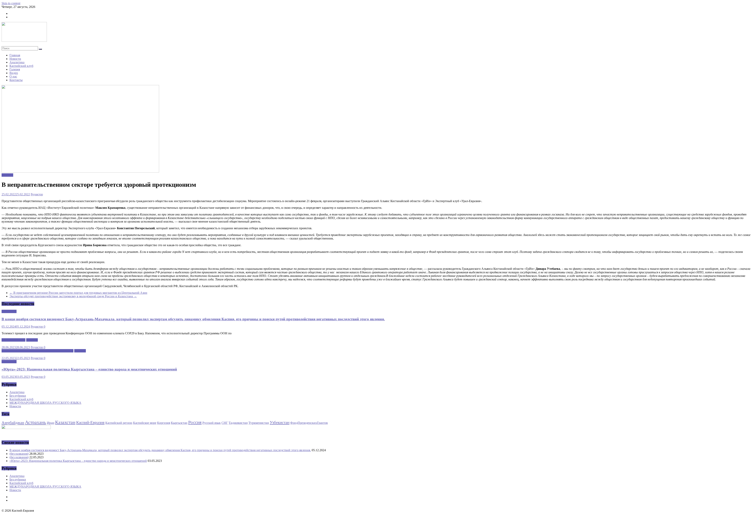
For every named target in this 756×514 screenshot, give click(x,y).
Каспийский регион (118, 422)
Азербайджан (13, 422)
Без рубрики (17, 395)
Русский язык (211, 422)
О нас (13, 76)
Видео (13, 73)
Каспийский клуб (21, 65)
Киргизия (163, 422)
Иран (50, 423)
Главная (14, 55)
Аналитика (16, 62)
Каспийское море (144, 422)
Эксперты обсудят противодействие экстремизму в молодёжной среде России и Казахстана (73, 296)
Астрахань (35, 422)
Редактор (37, 194)
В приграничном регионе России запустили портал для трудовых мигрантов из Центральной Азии (78, 292)
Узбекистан (279, 422)
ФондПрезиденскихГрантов (309, 422)
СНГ (224, 422)
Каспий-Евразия (90, 422)
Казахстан (65, 422)
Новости (15, 58)
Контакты (16, 80)
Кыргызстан (179, 422)
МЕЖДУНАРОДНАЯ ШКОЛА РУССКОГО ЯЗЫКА (37, 350)
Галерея (14, 69)
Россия (195, 422)
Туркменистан (258, 423)
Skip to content (11, 3)
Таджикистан (238, 423)
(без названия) (19, 453)
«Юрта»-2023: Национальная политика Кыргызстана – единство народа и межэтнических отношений (89, 369)
